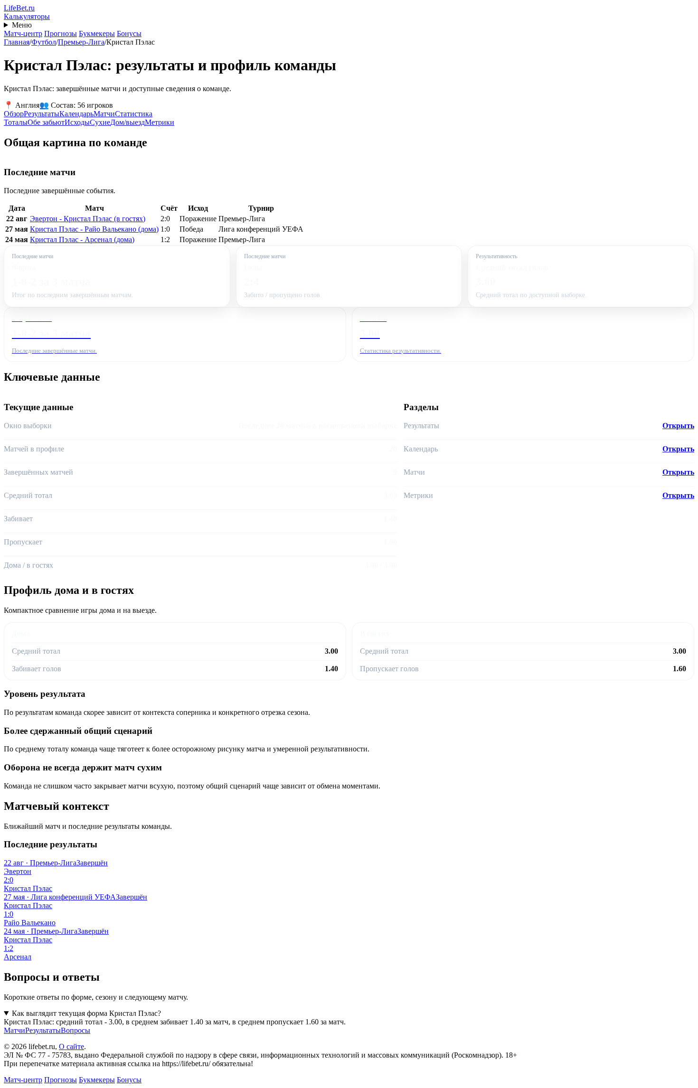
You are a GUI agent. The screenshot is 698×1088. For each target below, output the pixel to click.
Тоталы (16, 122)
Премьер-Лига (81, 42)
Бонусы (129, 33)
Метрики (159, 122)
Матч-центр (23, 33)
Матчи (104, 114)
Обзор (14, 114)
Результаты (41, 114)
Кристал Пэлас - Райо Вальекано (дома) (94, 229)
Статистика (133, 114)
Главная (16, 42)
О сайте (71, 1046)
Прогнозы (60, 33)
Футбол (43, 42)
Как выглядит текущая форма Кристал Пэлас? (86, 1013)
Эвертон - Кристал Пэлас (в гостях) (87, 219)
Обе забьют (46, 122)
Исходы (77, 122)
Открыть (678, 426)
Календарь (76, 114)
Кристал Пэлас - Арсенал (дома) (82, 239)
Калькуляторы (27, 16)
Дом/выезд (127, 122)
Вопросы (75, 1030)
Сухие (100, 122)
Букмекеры (97, 33)
